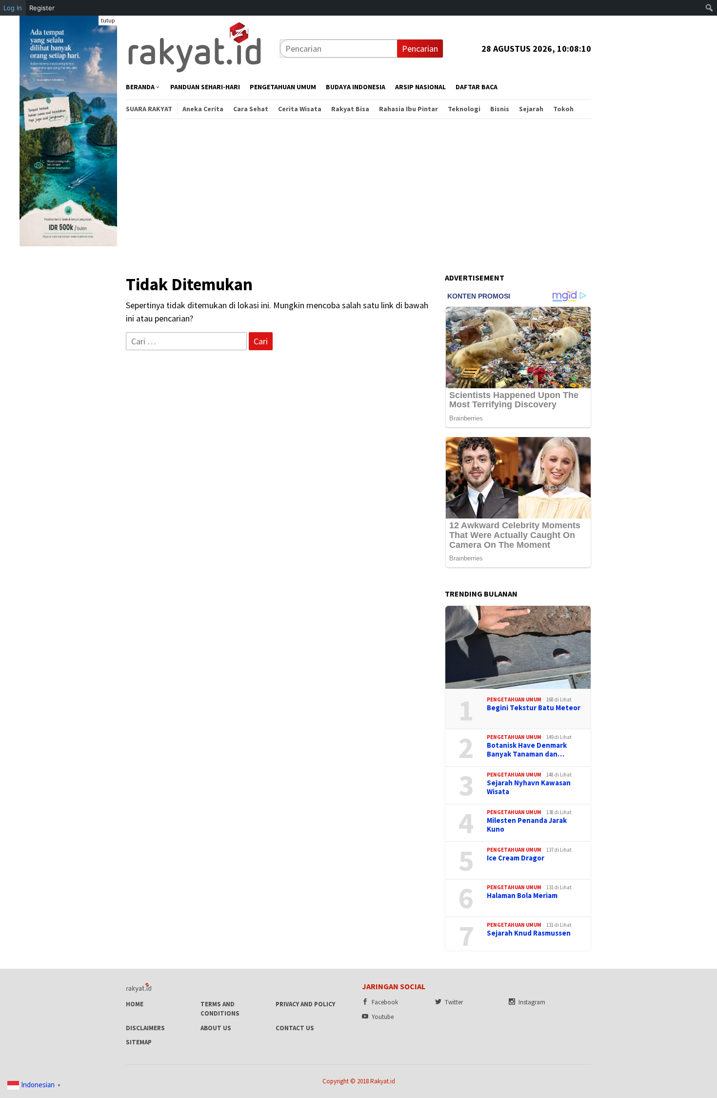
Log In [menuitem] (12, 8)
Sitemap (139, 1042)
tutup (108, 20)
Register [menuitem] (42, 8)
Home (134, 1004)
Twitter (454, 1002)
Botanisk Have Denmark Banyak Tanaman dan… (527, 750)
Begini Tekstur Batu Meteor (533, 707)
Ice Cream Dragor (515, 858)
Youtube (383, 1017)
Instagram (531, 1002)
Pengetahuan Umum (514, 699)
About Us (215, 1028)
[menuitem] (709, 8)
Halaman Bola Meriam (522, 895)
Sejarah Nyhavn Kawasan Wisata (529, 787)
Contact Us (295, 1028)
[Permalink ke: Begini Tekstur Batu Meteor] (518, 647)
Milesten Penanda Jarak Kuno (527, 825)
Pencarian (420, 48)
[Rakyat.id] (194, 47)
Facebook (385, 1002)
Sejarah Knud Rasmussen (529, 933)
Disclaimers (145, 1028)
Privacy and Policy (305, 1004)
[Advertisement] (358, 191)
